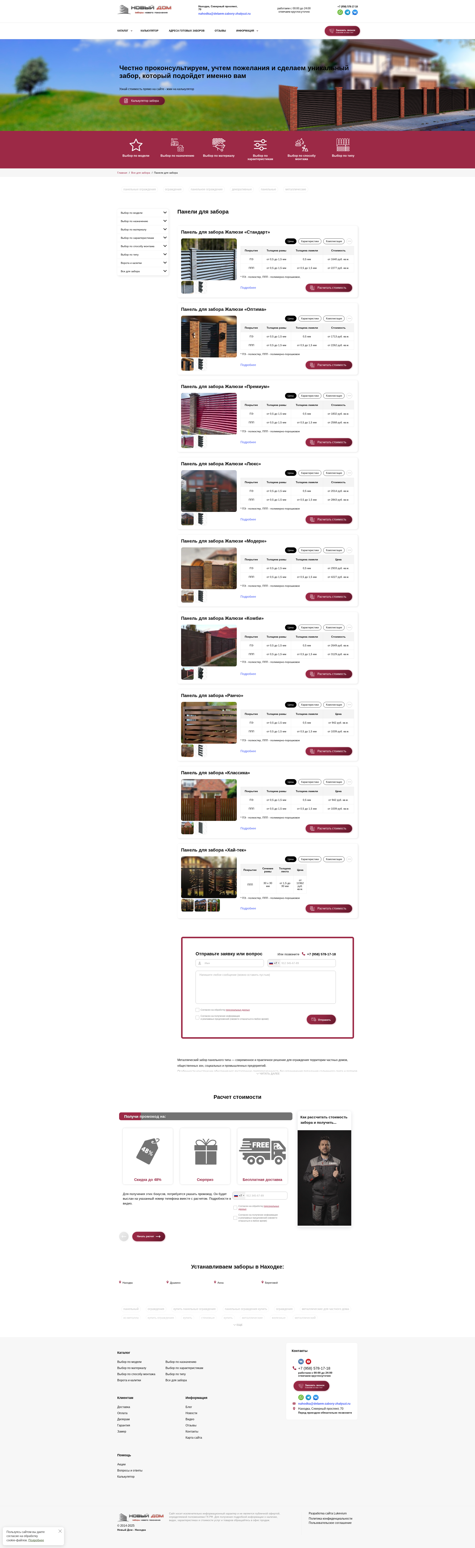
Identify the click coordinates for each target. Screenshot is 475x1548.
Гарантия (123, 1425)
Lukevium (340, 1513)
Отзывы (220, 31)
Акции (121, 1464)
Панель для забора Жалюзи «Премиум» (225, 386)
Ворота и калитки (131, 262)
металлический (305, 1317)
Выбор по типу (343, 155)
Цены (291, 241)
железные (279, 1317)
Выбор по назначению (177, 155)
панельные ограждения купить (246, 1309)
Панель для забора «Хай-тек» (213, 849)
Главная (122, 172)
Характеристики (310, 241)
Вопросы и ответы (129, 1470)
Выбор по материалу (219, 155)
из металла (131, 1317)
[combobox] (274, 963)
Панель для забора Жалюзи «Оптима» (223, 309)
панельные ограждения (139, 189)
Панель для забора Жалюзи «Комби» (222, 618)
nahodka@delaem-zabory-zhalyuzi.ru (224, 13)
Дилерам (123, 1419)
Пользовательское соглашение (330, 1522)
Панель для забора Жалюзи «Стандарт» (225, 232)
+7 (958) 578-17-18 (348, 6)
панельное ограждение (207, 189)
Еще (240, 1324)
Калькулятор (149, 31)
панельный (131, 1309)
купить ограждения (161, 1317)
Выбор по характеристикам (260, 157)
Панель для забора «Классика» (215, 772)
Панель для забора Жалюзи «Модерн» (223, 540)
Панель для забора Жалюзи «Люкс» (221, 463)
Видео (190, 1419)
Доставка (123, 1407)
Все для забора (140, 172)
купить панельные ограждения (194, 1309)
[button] (119, 149)
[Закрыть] (60, 1531)
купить (187, 1317)
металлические (295, 189)
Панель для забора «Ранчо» (212, 695)
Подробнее (36, 1540)
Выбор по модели (135, 155)
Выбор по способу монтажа (302, 157)
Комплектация (334, 241)
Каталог (122, 31)
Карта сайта (194, 1437)
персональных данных (238, 1010)
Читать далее (270, 1073)
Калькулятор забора (145, 100)
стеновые (208, 1317)
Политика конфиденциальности (330, 1518)
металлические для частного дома (325, 1309)
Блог (189, 1407)
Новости (191, 1413)
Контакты (192, 1431)
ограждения (173, 189)
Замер (121, 1431)
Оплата (122, 1413)
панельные (268, 189)
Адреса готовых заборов (186, 31)
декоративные (242, 189)
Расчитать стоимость (331, 287)
